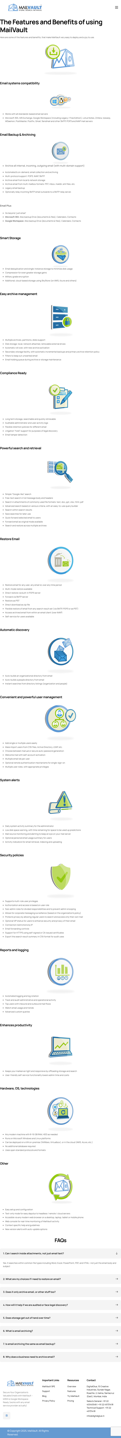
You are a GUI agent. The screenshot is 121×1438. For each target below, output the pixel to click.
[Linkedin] (6, 1415)
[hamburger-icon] (116, 7)
